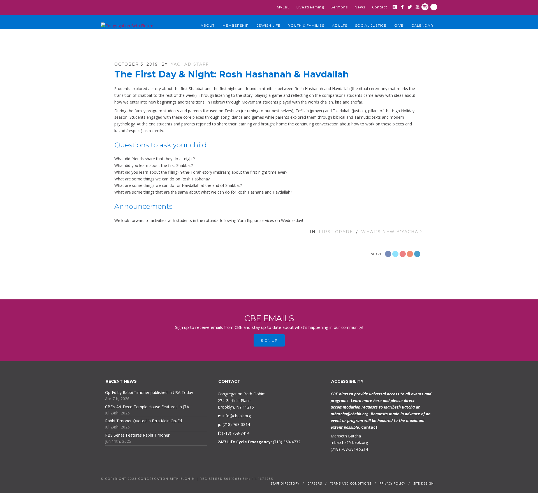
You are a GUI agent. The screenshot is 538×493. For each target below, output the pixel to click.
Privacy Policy (392, 483)
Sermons (339, 7)
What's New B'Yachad (391, 231)
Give (399, 25)
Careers (314, 483)
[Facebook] (402, 6)
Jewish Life (268, 25)
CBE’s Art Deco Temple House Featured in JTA (147, 406)
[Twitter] (409, 6)
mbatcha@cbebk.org (349, 413)
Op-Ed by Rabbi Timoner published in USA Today (149, 392)
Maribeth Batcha (346, 436)
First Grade (336, 231)
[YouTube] (417, 6)
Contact (379, 7)
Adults (339, 25)
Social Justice (370, 25)
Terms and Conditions (350, 483)
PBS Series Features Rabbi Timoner (137, 435)
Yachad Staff (190, 64)
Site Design (423, 483)
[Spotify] (424, 6)
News (360, 7)
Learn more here (366, 400)
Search (433, 7)
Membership (235, 25)
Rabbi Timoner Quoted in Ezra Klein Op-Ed (143, 420)
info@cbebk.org (236, 415)
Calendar (422, 25)
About (208, 25)
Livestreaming (310, 7)
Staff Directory (285, 483)
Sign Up (269, 340)
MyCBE (283, 7)
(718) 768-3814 (344, 449)
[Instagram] (394, 6)
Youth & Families (306, 25)
